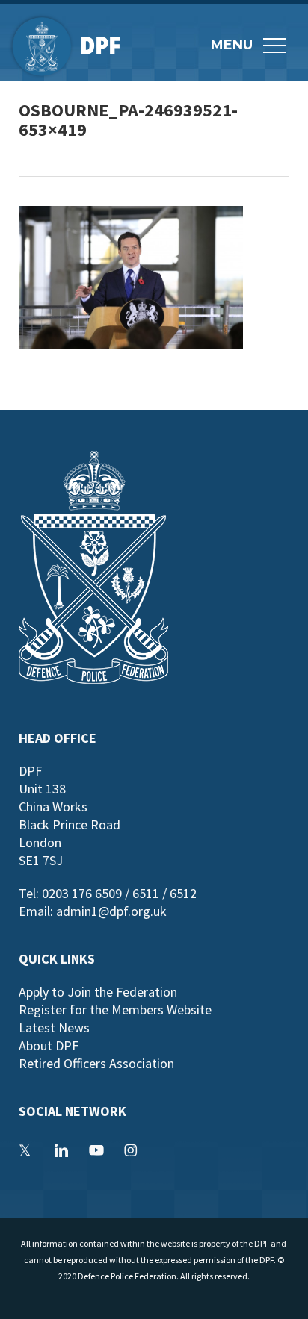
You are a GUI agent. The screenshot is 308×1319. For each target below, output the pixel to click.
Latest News (54, 1027)
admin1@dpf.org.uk (111, 911)
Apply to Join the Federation (98, 991)
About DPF (48, 1045)
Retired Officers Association (96, 1063)
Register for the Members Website (115, 1009)
